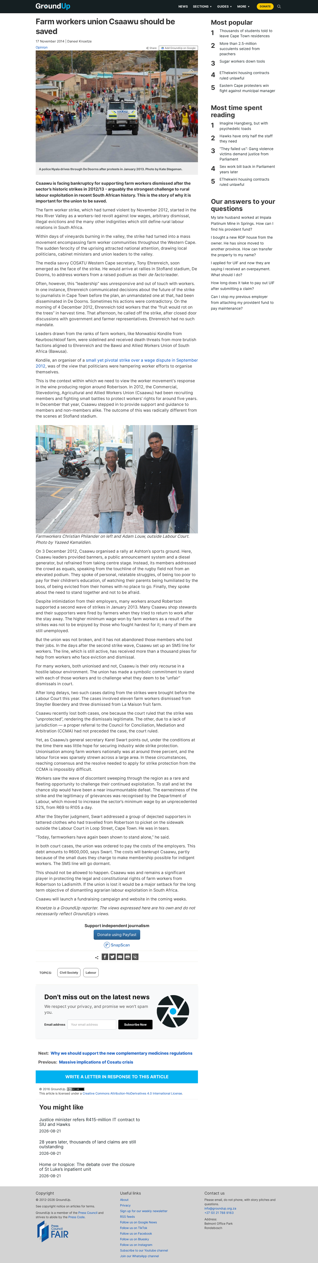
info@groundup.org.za (220, 1208)
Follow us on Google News (138, 1222)
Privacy (125, 1205)
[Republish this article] (135, 958)
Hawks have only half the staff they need (246, 138)
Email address (54, 1024)
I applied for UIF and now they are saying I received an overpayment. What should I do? (240, 269)
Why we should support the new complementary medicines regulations (122, 1053)
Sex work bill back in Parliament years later (247, 169)
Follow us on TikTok (133, 1228)
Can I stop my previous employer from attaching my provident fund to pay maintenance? (242, 303)
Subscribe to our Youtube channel (144, 1250)
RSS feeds (127, 1216)
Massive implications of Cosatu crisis (96, 1062)
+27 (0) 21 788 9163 (219, 1212)
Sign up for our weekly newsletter (143, 1211)
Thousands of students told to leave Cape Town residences (246, 33)
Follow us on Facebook (136, 1233)
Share (153, 48)
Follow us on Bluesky (134, 1239)
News (183, 6)
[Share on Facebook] (105, 958)
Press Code (76, 1217)
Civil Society (69, 972)
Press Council (87, 1212)
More (243, 6)
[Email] (120, 958)
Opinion (42, 47)
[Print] (128, 958)
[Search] (279, 6)
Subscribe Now (135, 1024)
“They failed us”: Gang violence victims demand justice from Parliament (246, 154)
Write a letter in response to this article (117, 1076)
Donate (265, 6)
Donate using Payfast (117, 934)
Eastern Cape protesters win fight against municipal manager (247, 88)
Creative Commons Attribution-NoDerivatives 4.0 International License (132, 1093)
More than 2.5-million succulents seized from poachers (240, 48)
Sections (202, 6)
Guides (224, 6)
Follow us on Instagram (136, 1245)
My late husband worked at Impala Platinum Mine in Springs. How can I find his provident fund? (242, 223)
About (124, 1199)
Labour (91, 972)
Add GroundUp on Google (180, 48)
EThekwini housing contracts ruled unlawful (244, 75)
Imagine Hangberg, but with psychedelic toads (244, 126)
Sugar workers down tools (242, 61)
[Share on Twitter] (113, 958)
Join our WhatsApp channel (139, 1256)
